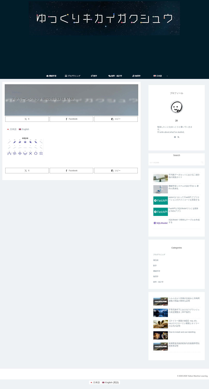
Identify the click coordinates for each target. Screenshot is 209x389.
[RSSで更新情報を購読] (178, 136)
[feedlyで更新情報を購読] (174, 136)
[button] (116, 119)
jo (176, 120)
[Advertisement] (104, 55)
